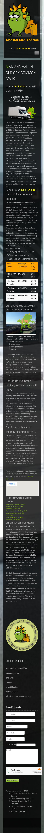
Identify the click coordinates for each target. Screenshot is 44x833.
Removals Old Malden (13, 520)
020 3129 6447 (22, 48)
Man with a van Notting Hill (14, 506)
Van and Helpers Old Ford (14, 517)
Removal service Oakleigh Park (16, 511)
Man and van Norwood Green (15, 504)
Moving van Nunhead (13, 509)
